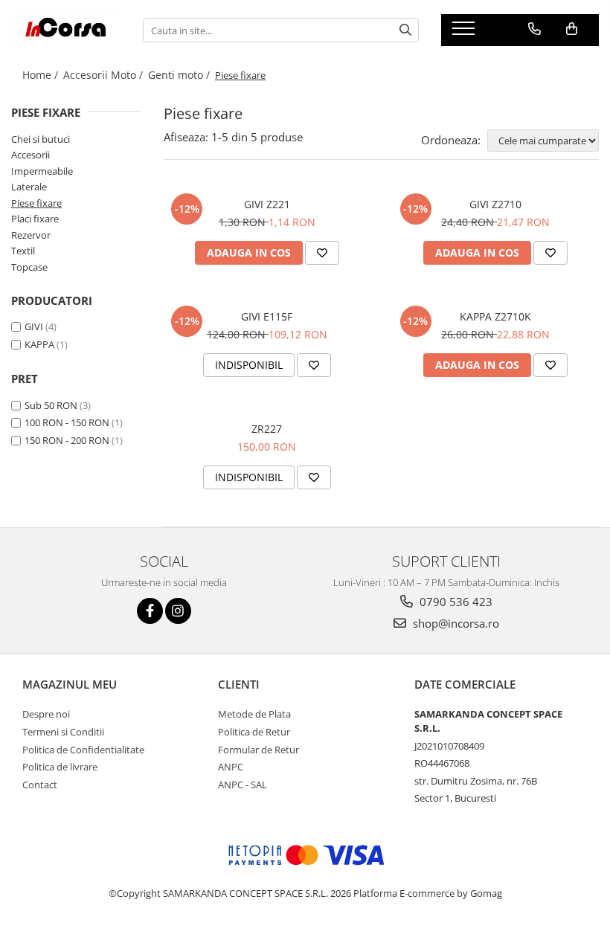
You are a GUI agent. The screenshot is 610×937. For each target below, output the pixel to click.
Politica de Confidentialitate (83, 749)
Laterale (29, 186)
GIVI (34, 326)
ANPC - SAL (242, 784)
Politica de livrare (59, 766)
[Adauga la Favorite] (322, 253)
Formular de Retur (258, 749)
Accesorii (30, 154)
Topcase (29, 267)
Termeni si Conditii (63, 731)
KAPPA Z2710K (495, 316)
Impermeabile (42, 171)
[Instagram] (178, 611)
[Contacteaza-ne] (534, 29)
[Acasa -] (66, 30)
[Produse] (465, 33)
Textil (23, 250)
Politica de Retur (254, 731)
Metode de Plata (254, 714)
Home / (41, 75)
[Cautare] (405, 30)
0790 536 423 (454, 601)
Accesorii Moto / (104, 75)
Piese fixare (36, 203)
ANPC (230, 766)
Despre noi (46, 714)
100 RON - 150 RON (67, 422)
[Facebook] (150, 611)
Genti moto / (180, 75)
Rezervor (31, 235)
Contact (39, 784)
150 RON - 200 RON (67, 440)
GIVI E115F (266, 316)
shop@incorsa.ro (454, 623)
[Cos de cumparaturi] (572, 29)
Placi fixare (35, 218)
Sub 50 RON (51, 405)
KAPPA (39, 344)
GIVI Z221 (267, 204)
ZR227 (266, 429)
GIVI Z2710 (495, 204)
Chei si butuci (40, 139)
